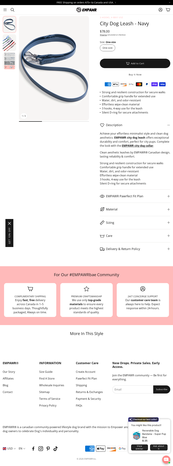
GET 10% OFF (9, 235)
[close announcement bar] (169, 2)
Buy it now (135, 74)
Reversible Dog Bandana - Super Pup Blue (154, 434)
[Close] (9, 223)
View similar (139, 447)
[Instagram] (40, 448)
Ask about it (158, 447)
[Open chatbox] (166, 460)
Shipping (103, 35)
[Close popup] (165, 423)
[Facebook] (33, 448)
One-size (108, 47)
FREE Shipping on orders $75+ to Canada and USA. (85, 2)
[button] (5, 9)
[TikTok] (55, 448)
